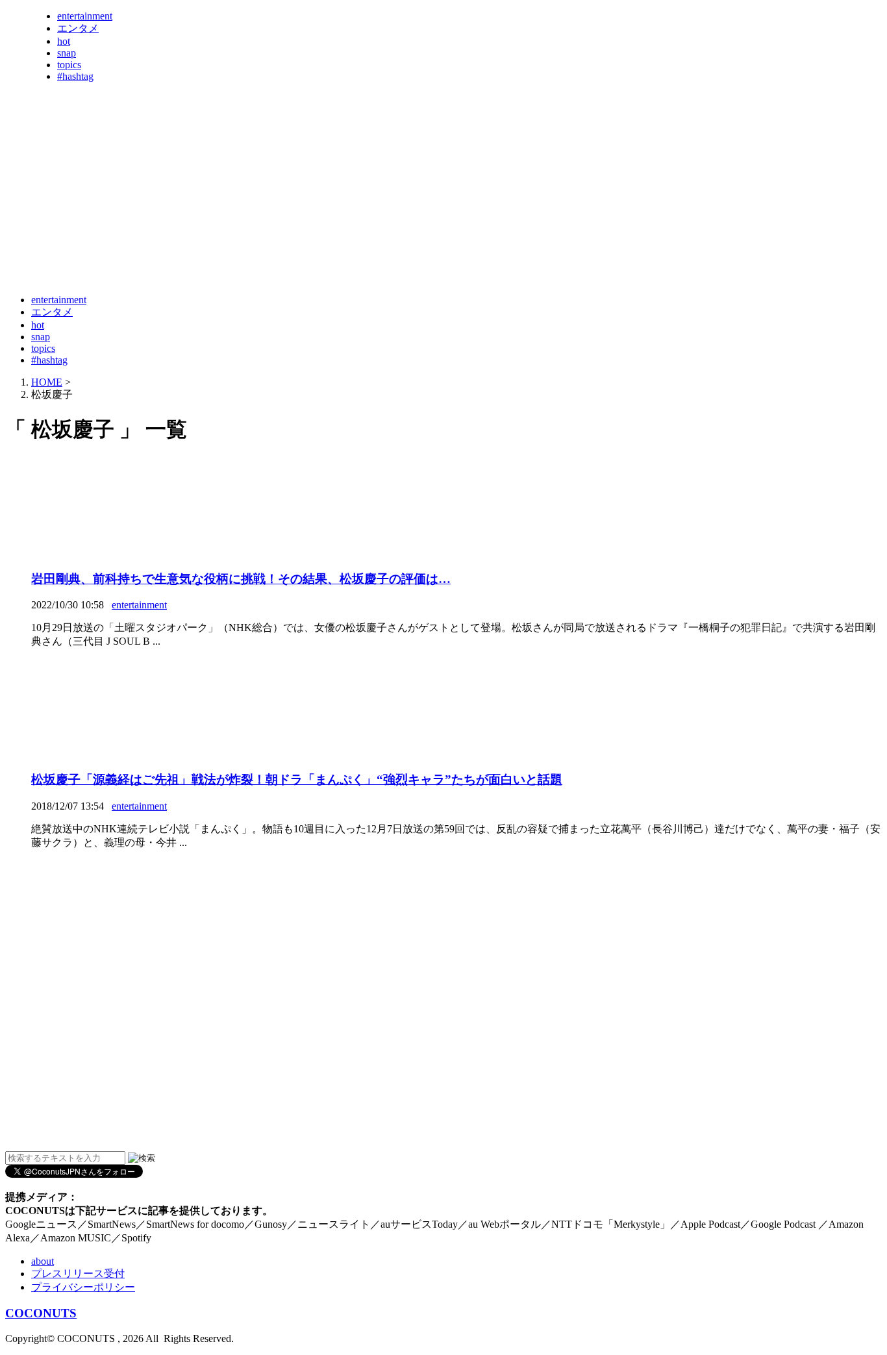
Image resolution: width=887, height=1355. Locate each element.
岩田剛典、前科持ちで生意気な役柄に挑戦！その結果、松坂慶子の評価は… (241, 579)
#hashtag (75, 76)
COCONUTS (41, 1313)
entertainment (84, 15)
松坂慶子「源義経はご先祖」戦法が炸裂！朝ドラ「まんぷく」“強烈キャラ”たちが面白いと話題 (296, 779)
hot (63, 41)
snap (66, 52)
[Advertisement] (241, 252)
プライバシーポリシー (83, 1287)
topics (69, 64)
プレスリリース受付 (78, 1273)
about (42, 1261)
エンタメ (78, 28)
